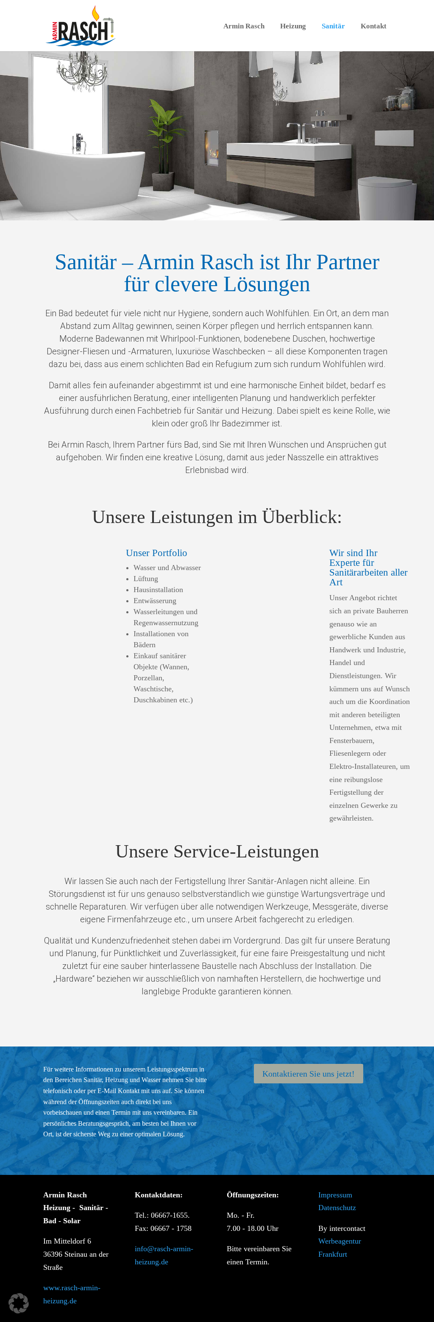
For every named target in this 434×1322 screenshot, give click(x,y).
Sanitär (333, 26)
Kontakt (374, 26)
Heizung (293, 26)
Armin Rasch (243, 26)
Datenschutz (337, 1207)
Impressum (335, 1195)
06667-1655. (170, 1215)
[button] (18, 1303)
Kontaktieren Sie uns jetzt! (308, 1073)
